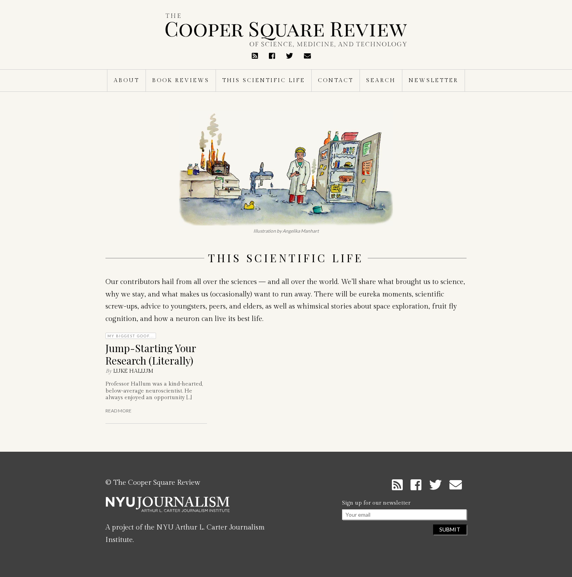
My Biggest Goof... (130, 336)
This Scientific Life (263, 80)
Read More (118, 411)
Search (381, 80)
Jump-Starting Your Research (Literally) (150, 354)
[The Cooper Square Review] (286, 30)
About (126, 80)
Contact (335, 80)
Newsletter (433, 80)
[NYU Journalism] (167, 507)
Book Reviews (180, 80)
